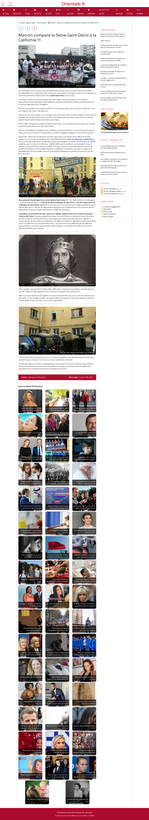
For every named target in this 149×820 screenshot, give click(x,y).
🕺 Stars (27, 12)
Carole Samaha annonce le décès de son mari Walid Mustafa (112, 147)
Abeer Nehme (105, 41)
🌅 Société (48, 12)
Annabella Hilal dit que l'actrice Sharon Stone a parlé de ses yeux (113, 173)
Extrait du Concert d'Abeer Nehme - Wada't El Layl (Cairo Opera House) (112, 35)
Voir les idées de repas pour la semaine (114, 132)
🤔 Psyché (130, 12)
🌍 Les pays (58, 12)
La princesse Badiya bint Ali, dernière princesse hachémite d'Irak (113, 66)
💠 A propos (140, 12)
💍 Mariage (119, 12)
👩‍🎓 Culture (70, 12)
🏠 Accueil (6, 12)
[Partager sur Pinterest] (34, 28)
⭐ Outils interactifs (108, 214)
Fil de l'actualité (109, 189)
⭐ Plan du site (106, 211)
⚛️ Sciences (91, 12)
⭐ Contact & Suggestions (111, 207)
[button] (3, 4)
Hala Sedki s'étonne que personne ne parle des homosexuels (113, 167)
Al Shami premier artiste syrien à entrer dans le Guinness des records (114, 46)
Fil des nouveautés (110, 193)
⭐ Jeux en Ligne (107, 216)
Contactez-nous (64, 812)
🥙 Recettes (37, 12)
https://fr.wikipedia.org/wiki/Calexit (80, 139)
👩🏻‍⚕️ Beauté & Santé (104, 12)
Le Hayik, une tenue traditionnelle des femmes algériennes (113, 79)
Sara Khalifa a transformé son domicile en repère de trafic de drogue (113, 160)
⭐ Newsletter (106, 209)
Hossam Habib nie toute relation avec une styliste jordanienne (113, 99)
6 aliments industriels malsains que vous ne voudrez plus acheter (112, 59)
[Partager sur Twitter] (27, 28)
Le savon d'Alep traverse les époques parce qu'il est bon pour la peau (113, 92)
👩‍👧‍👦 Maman (81, 12)
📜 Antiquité (17, 12)
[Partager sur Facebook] (20, 28)
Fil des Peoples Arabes (112, 191)
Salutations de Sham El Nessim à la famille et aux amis (112, 72)
